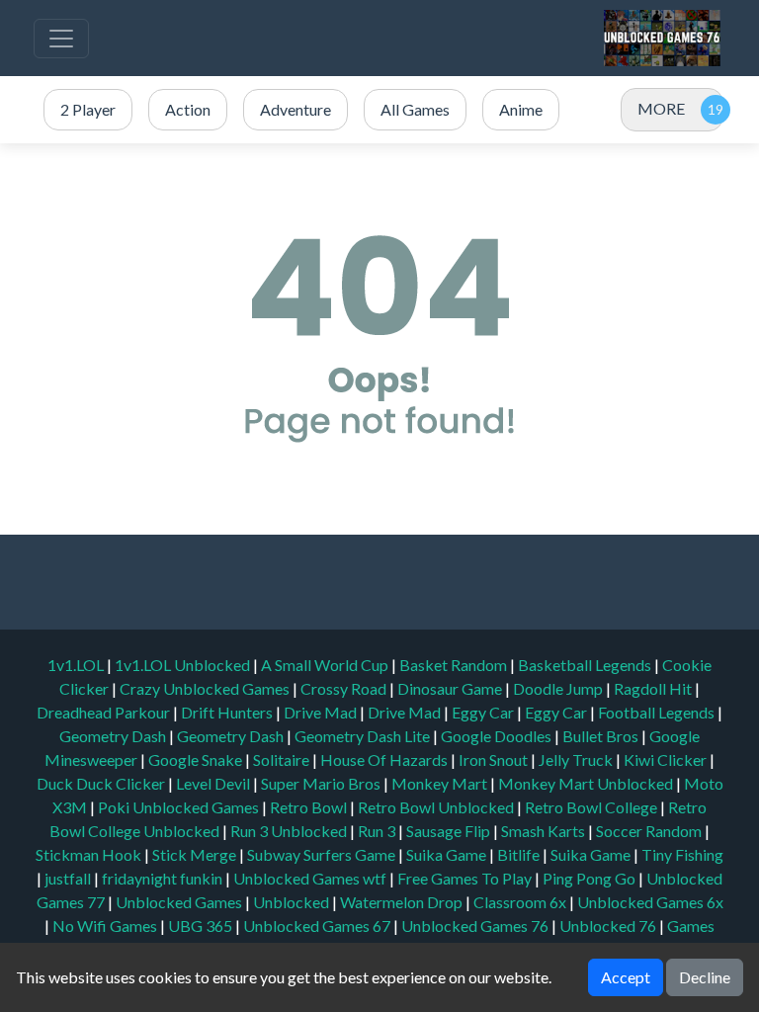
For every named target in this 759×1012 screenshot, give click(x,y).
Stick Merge (195, 854)
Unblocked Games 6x (650, 901)
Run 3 (378, 830)
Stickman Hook (90, 854)
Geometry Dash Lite (364, 735)
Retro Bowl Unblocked (437, 807)
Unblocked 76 (607, 925)
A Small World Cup (326, 664)
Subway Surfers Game (322, 854)
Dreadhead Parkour (105, 712)
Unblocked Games (180, 901)
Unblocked (292, 901)
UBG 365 (200, 925)
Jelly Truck (577, 759)
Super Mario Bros (322, 783)
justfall (69, 878)
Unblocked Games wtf (311, 878)
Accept (625, 977)
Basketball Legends (586, 664)
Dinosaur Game (451, 688)
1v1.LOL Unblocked (184, 664)
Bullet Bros (601, 735)
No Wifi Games (104, 925)
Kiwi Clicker (667, 759)
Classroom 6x (519, 901)
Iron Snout (495, 759)
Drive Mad (322, 712)
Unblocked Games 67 (316, 925)
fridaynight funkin (163, 878)
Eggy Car (484, 712)
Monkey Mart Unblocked (587, 783)
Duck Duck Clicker (102, 783)
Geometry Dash (114, 735)
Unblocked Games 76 (474, 925)
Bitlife (520, 854)
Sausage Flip (449, 830)
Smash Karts (544, 830)
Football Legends (657, 712)
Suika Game (447, 854)
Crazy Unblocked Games (206, 688)
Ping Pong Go (590, 878)
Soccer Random (650, 830)
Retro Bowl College (592, 807)
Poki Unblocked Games (180, 807)
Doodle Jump (559, 688)
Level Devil (214, 783)
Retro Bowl (310, 807)
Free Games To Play (466, 878)
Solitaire (282, 759)
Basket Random (454, 664)
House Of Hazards (385, 759)
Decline (704, 977)
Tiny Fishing (682, 854)
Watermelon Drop (402, 901)
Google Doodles (497, 735)
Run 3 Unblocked (290, 830)
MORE (661, 108)
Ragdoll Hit (654, 688)
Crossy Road (344, 688)
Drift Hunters (228, 712)
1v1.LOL (77, 664)
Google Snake (196, 759)
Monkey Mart (440, 783)
